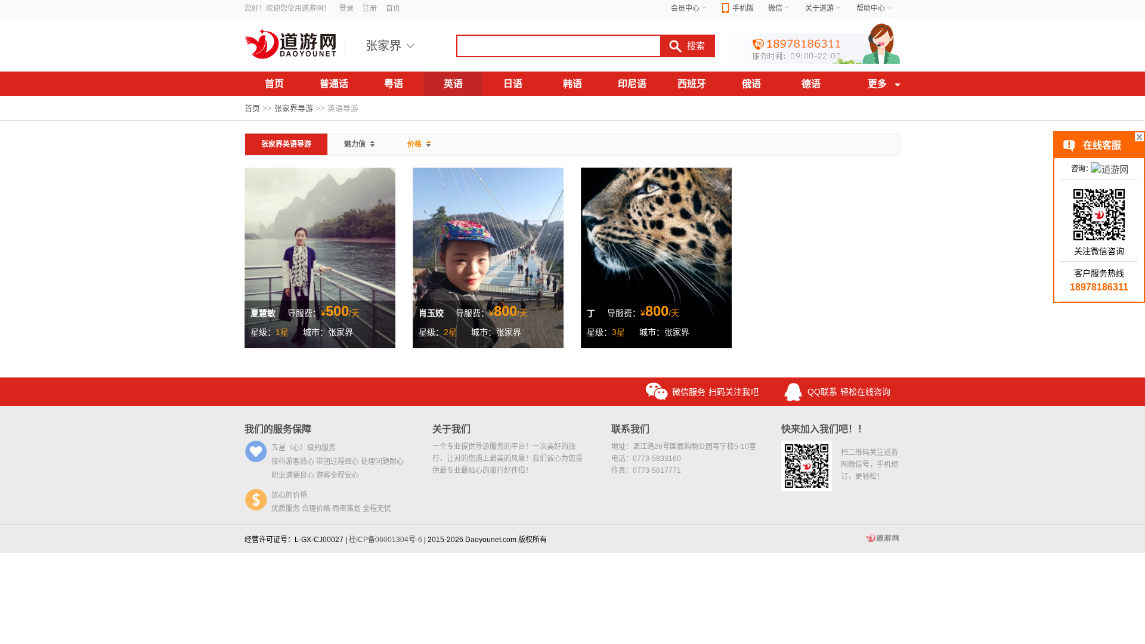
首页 (393, 8)
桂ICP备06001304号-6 (385, 539)
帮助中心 (870, 8)
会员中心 (685, 8)
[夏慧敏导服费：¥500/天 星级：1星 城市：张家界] (320, 257)
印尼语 (632, 84)
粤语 (393, 84)
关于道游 (819, 8)
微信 (775, 8)
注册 (370, 8)
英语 (453, 84)
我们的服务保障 (278, 429)
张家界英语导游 (286, 144)
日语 (512, 84)
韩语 (572, 84)
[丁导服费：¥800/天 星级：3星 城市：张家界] (656, 257)
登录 (346, 8)
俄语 (751, 84)
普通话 (334, 84)
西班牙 (691, 84)
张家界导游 (293, 108)
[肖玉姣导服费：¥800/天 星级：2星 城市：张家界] (488, 257)
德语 (811, 84)
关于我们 (451, 429)
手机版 (743, 8)
